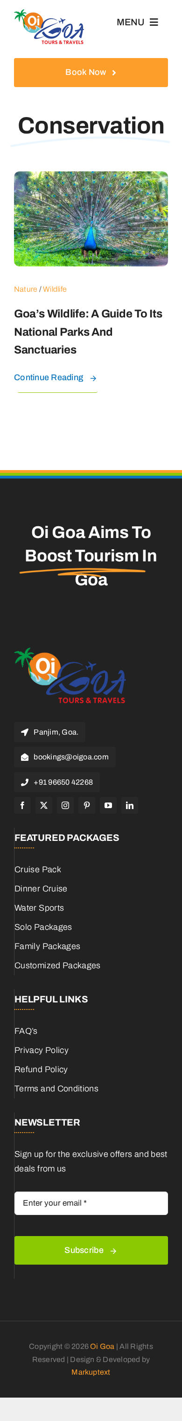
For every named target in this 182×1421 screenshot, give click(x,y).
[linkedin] (129, 805)
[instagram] (65, 805)
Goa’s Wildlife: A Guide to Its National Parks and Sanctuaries (88, 332)
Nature (25, 289)
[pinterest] (86, 805)
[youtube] (108, 805)
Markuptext (90, 1372)
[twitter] (43, 805)
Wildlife (55, 289)
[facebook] (22, 805)
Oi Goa (102, 1346)
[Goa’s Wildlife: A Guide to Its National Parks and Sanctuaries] (91, 178)
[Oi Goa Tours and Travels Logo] (49, 13)
